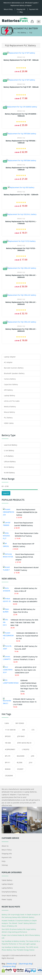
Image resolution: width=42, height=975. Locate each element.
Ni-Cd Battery (9, 467)
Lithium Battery (10, 461)
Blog (21, 12)
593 (23, 730)
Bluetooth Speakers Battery (14, 373)
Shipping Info (7, 854)
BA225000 (20, 756)
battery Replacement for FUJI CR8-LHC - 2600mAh (21, 276)
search (6, 493)
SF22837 (20, 769)
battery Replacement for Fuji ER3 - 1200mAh (21, 195)
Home (12, 32)
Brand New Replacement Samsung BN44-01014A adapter (24, 557)
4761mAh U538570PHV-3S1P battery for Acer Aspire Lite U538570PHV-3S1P (25, 670)
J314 (30, 762)
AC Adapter (8, 362)
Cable (7, 723)
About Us (5, 846)
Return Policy (8, 9)
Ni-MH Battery (9, 473)
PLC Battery (22, 32)
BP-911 (7, 762)
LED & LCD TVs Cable (11, 401)
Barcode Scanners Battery (13, 368)
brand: (21, 57)
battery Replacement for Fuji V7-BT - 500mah (21, 60)
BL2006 (19, 762)
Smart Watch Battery (9, 896)
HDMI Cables (9, 423)
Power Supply (7, 899)
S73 (33, 730)
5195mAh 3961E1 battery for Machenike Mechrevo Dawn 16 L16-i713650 (24, 702)
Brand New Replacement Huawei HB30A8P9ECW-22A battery (26, 512)
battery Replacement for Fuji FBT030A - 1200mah (21, 142)
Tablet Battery (7, 880)
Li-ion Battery (9, 450)
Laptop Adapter (10, 357)
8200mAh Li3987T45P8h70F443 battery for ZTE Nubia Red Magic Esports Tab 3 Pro (29, 685)
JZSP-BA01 (21, 736)
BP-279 (7, 756)
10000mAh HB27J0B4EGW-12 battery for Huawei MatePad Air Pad (27, 636)
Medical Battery (10, 406)
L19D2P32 (25, 749)
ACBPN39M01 (10, 749)
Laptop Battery (9, 395)
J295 (32, 756)
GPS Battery (8, 390)
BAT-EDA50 (20, 723)
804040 (7, 769)
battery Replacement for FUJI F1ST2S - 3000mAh (21, 249)
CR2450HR (9, 776)
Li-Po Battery (8, 456)
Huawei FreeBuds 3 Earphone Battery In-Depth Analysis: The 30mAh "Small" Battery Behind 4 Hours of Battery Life (19, 923)
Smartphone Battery (9, 892)
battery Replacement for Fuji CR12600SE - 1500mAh (21, 115)
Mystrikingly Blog (25, 964)
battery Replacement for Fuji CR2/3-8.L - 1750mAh (21, 222)
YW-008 (8, 743)
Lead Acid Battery (10, 445)
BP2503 (8, 736)
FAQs (3, 861)
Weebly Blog (11, 964)
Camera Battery (10, 379)
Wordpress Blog (9, 966)
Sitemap (5, 865)
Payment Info (33, 9)
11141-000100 (10, 730)
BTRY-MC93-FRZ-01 (24, 743)
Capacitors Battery (11, 384)
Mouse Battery (9, 412)
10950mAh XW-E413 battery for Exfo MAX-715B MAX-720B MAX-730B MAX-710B (24, 622)
